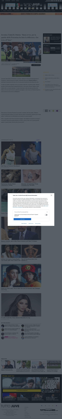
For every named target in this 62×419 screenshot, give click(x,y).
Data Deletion (24, 223)
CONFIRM (22, 219)
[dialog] (31, 209)
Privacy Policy (38, 223)
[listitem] (31, 212)
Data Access (31, 223)
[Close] (52, 195)
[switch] (45, 215)
